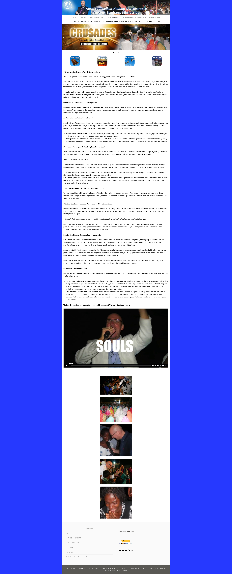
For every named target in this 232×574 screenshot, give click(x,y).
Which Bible (69, 547)
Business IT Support (120, 571)
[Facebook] (129, 551)
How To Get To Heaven (72, 543)
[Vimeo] (126, 551)
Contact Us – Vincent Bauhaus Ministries (77, 557)
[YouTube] (123, 551)
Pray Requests (70, 552)
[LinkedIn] (134, 551)
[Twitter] (120, 551)
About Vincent (95, 21)
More (136, 21)
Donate (158, 21)
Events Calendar (80, 21)
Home (74, 17)
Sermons (83, 17)
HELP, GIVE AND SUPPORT (73, 538)
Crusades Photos (96, 17)
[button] (64, 38)
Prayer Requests (113, 17)
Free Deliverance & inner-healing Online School (141, 17)
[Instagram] (132, 551)
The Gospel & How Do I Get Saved (117, 21)
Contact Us (148, 21)
